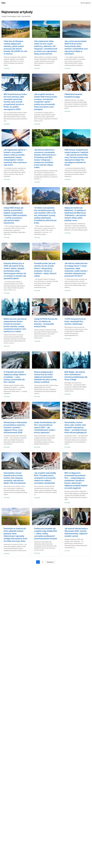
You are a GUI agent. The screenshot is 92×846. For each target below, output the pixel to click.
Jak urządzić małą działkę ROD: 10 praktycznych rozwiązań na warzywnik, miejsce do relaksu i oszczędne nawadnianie (45, 478)
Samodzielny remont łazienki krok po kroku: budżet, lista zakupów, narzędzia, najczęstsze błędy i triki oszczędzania (15, 478)
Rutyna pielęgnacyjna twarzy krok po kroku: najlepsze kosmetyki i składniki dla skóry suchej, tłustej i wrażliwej (45, 377)
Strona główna (86, 3)
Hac (3, 3)
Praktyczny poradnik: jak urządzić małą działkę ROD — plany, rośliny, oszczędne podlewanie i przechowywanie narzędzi (45, 533)
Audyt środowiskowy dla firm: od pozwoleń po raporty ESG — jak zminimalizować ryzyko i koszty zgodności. (45, 427)
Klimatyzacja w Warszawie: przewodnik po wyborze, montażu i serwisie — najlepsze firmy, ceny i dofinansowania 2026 (15, 427)
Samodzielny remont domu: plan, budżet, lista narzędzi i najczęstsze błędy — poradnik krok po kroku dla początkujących (76, 427)
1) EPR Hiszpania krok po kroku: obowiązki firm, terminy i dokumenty (75, 321)
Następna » (50, 562)
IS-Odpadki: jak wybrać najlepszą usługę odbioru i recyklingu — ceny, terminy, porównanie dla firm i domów (15, 377)
